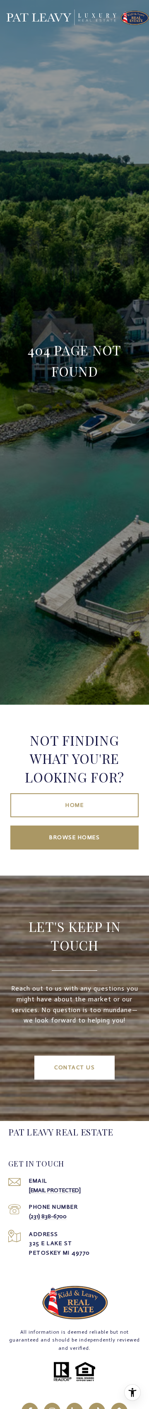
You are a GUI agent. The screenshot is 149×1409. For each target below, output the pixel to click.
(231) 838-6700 (48, 1216)
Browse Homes (74, 837)
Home (74, 805)
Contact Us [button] (74, 1067)
